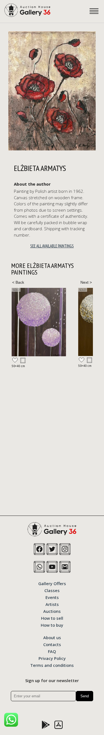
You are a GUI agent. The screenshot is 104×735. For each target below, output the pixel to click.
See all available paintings (52, 246)
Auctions (52, 610)
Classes (52, 590)
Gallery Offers (52, 583)
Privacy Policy (52, 657)
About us (52, 637)
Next (86, 282)
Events (52, 597)
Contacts (52, 644)
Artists (52, 603)
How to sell (52, 617)
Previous (18, 282)
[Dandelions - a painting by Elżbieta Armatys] (39, 322)
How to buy (52, 624)
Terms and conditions (52, 664)
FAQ (52, 651)
